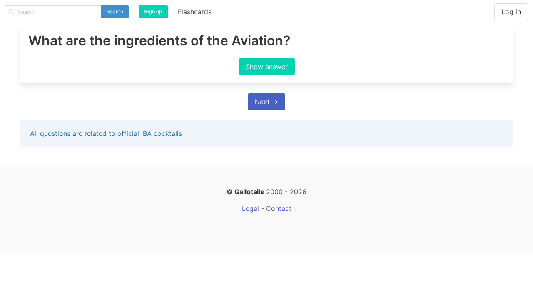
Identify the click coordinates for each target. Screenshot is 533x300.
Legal (250, 208)
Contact (278, 208)
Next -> (266, 102)
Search (115, 11)
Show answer (267, 66)
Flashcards (195, 12)
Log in (511, 12)
